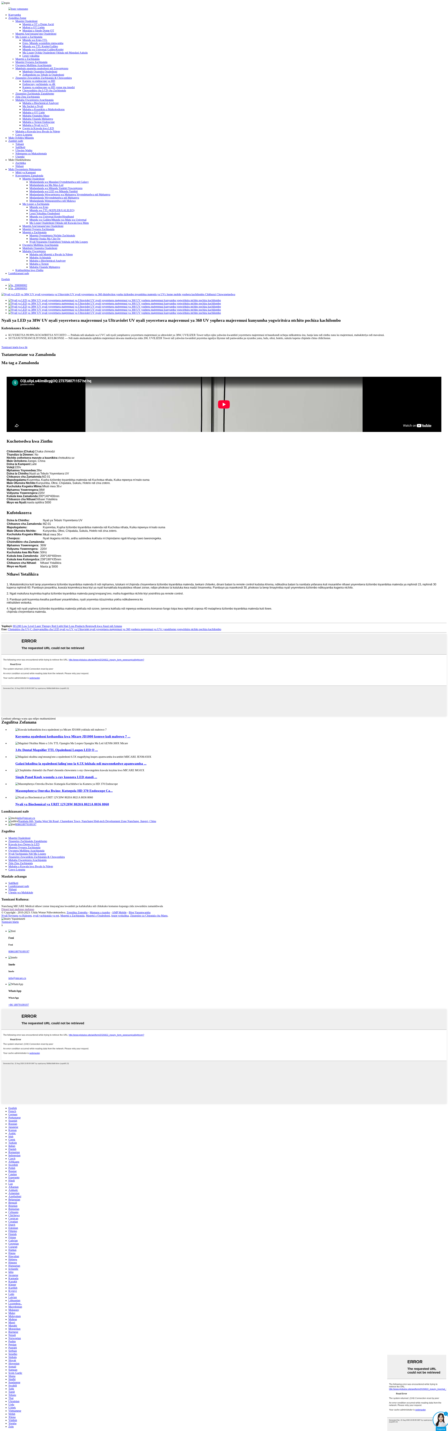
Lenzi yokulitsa (30, 55)
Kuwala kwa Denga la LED (24, 844)
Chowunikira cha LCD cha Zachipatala (44, 90)
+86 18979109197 (18, 1004)
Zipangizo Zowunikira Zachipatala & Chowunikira (43, 77)
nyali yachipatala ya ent (46, 915)
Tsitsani (19, 144)
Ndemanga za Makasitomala (31, 153)
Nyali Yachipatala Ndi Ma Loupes (27, 853)
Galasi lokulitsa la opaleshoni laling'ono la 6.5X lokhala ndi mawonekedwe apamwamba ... (80, 763)
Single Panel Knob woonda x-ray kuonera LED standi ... (56, 777)
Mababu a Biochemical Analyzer (40, 103)
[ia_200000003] (17, 288)
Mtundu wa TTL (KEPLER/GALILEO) (51, 210)
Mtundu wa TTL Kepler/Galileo (40, 46)
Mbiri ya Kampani (25, 172)
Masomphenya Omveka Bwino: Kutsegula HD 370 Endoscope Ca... (64, 791)
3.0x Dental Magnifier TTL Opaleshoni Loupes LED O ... (56, 750)
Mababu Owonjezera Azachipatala (34, 99)
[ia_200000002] (17, 285)
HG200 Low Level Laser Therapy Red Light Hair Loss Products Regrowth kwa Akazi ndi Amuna (67, 626)
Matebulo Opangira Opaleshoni (39, 71)
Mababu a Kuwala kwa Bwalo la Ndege (37, 131)
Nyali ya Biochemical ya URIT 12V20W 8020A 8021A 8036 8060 (62, 804)
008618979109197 (25, 824)
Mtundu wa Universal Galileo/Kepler (43, 49)
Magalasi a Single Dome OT (38, 30)
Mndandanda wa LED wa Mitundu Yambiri (53, 191)
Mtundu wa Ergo (38, 207)
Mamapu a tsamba (100, 912)
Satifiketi (20, 147)
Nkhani (19, 166)
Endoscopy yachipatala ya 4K (38, 84)
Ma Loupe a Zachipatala (28, 36)
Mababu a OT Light (33, 112)
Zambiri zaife (15, 140)
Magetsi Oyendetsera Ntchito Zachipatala (52, 235)
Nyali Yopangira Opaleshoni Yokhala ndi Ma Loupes (58, 241)
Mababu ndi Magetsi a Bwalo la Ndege (51, 254)
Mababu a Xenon (39, 263)
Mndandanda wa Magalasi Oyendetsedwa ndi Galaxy (59, 181)
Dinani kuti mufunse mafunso (17, 909)
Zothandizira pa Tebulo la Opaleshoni (43, 74)
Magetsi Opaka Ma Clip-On (44, 238)
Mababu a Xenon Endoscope (38, 122)
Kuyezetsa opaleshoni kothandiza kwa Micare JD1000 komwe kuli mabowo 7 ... (72, 736)
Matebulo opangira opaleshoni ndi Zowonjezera (41, 68)
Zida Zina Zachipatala (27, 96)
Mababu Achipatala (40, 257)
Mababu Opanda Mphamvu (37, 118)
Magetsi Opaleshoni (26, 21)
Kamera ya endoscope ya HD (38, 81)
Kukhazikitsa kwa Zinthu (29, 270)
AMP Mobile (119, 912)
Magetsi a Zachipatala (27, 58)
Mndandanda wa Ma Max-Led (46, 185)
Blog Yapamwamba (139, 912)
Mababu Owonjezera (34, 251)
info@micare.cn (26, 818)
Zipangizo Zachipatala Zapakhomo (34, 93)
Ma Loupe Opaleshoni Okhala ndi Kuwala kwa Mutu (59, 222)
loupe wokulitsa (120, 915)
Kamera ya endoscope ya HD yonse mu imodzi (48, 87)
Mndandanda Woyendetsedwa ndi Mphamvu (54, 197)
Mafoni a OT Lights (33, 27)
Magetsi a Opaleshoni (98, 915)
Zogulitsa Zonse (17, 17)
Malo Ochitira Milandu (21, 137)
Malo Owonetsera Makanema (24, 169)
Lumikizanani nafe (18, 273)
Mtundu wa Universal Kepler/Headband (51, 216)
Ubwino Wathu (23, 150)
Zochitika (20, 162)
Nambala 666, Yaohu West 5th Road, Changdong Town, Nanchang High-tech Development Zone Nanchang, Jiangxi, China (87, 821)
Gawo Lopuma (23, 134)
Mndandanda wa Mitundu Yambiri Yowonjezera (55, 188)
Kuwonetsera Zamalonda (29, 175)
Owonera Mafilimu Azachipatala (33, 65)
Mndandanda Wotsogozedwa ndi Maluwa (52, 200)
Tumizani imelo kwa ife (14, 347)
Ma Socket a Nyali (32, 106)
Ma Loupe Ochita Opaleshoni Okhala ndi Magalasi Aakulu (55, 52)
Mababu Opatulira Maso (35, 115)
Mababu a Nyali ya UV (35, 125)
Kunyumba (14, 14)
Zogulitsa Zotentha (77, 912)
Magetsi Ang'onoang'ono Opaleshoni (35, 33)
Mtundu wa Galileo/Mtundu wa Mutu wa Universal (57, 219)
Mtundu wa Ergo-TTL (34, 40)
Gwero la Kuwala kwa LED (38, 128)
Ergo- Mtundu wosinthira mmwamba (42, 43)
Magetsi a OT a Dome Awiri (38, 24)
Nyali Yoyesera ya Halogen (16, 915)
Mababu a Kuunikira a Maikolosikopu (43, 109)
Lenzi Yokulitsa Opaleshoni (44, 213)
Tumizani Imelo (10, 921)
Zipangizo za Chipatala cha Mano (148, 915)
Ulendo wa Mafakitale (20, 892)
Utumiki (19, 156)
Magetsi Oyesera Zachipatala (31, 62)
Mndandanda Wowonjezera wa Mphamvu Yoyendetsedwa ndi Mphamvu (69, 194)
